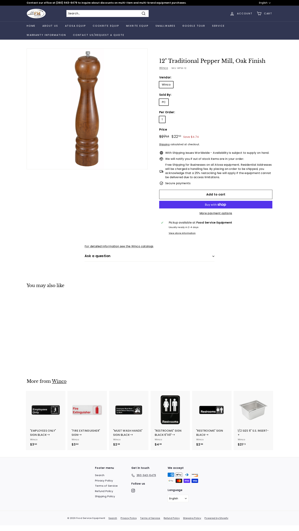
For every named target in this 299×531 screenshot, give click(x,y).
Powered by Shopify (216, 518)
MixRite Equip (137, 26)
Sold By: (165, 95)
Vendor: (165, 77)
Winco (163, 68)
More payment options (216, 213)
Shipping (164, 144)
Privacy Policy (104, 480)
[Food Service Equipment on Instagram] (133, 490)
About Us (50, 26)
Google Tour (193, 26)
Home (31, 26)
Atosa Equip (75, 26)
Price (163, 129)
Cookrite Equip (106, 26)
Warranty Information (46, 35)
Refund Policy (104, 491)
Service (218, 26)
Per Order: (167, 112)
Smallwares (165, 26)
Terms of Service (106, 486)
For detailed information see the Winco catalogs (119, 246)
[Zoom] (87, 108)
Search (99, 475)
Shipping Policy (105, 496)
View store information (182, 233)
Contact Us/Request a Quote (98, 35)
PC (164, 102)
